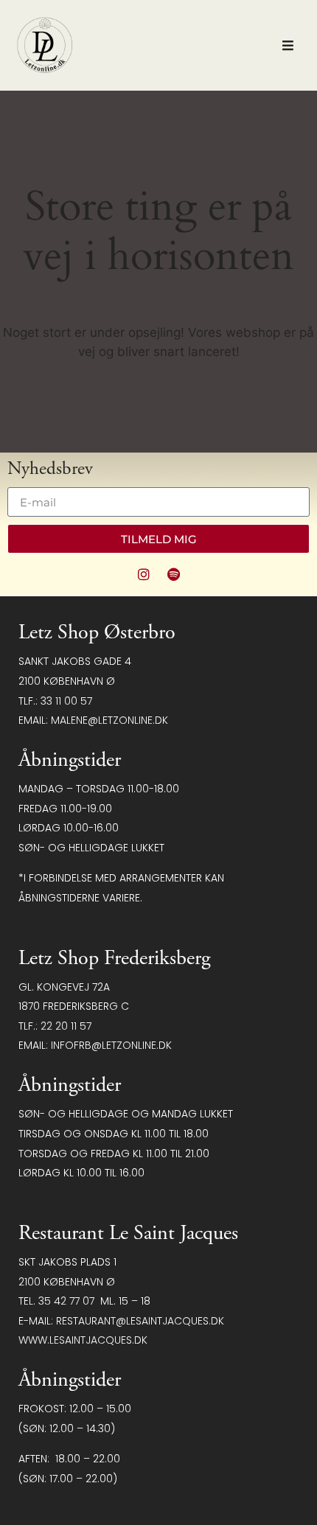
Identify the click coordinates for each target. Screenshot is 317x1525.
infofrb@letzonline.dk (111, 1045)
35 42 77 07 (66, 1301)
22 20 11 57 (66, 1026)
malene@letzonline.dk (109, 720)
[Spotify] (174, 574)
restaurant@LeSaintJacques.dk (140, 1320)
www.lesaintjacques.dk (82, 1340)
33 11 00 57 (66, 701)
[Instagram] (143, 574)
